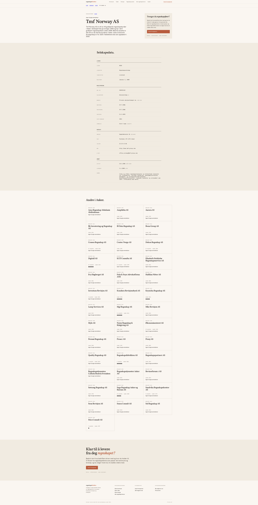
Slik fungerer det (139, 490)
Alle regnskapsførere (141, 1)
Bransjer (122, 1)
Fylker (117, 1)
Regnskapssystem (130, 1)
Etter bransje (118, 492)
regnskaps (91, 1)
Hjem (87, 5)
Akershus (92, 5)
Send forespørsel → (153, 31)
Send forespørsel (168, 1)
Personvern (158, 490)
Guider (149, 1)
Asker (96, 5)
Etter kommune (118, 488)
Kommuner (111, 1)
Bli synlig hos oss (159, 488)
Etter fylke (117, 490)
